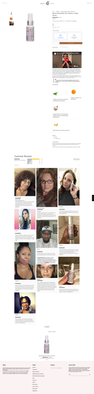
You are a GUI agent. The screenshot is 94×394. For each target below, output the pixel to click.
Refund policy (35, 388)
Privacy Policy (35, 384)
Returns (34, 382)
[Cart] (90, 3)
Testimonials (35, 369)
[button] (55, 17)
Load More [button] (47, 326)
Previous (15, 27)
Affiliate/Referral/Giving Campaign (39, 375)
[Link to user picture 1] (25, 182)
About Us (34, 367)
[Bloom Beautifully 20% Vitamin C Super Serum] (47, 344)
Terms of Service (35, 386)
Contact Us (34, 380)
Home (53, 11)
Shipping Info (35, 390)
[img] (25, 198)
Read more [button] (17, 206)
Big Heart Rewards (36, 371)
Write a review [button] (76, 159)
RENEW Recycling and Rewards (38, 373)
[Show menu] (3, 3)
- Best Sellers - (58, 11)
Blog (33, 378)
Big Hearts (77, 81)
